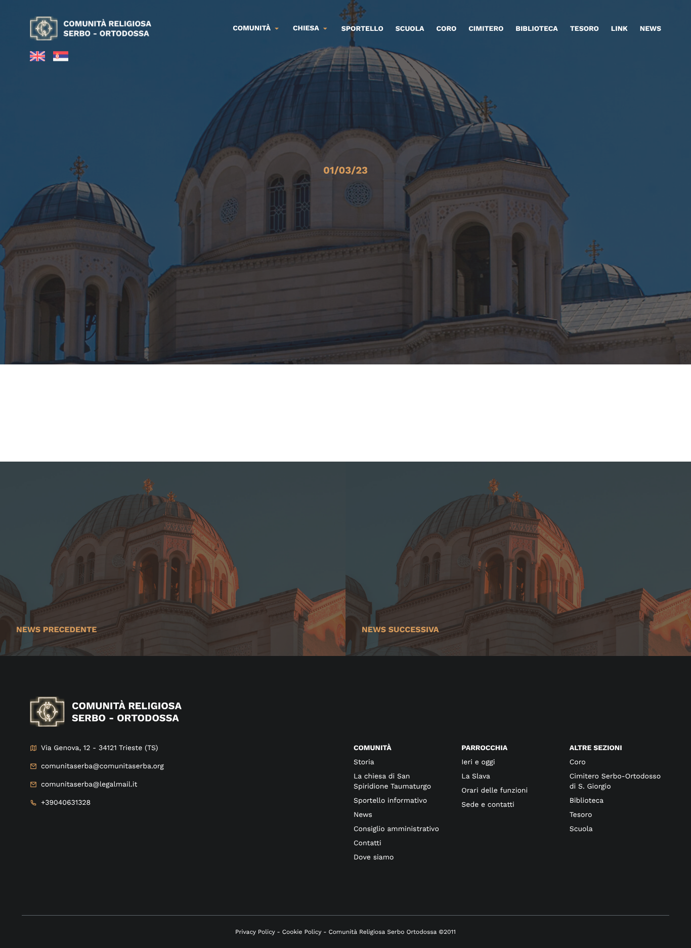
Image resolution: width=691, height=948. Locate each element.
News (650, 29)
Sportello (362, 29)
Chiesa (306, 28)
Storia (364, 762)
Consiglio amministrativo (396, 829)
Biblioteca (536, 29)
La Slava (475, 776)
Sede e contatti (487, 805)
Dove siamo (374, 857)
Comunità (252, 28)
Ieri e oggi (478, 762)
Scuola (410, 29)
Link (619, 29)
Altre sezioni (596, 748)
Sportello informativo (390, 801)
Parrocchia (484, 748)
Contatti (367, 843)
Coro (447, 29)
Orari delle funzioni (494, 791)
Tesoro (584, 29)
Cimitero (485, 29)
